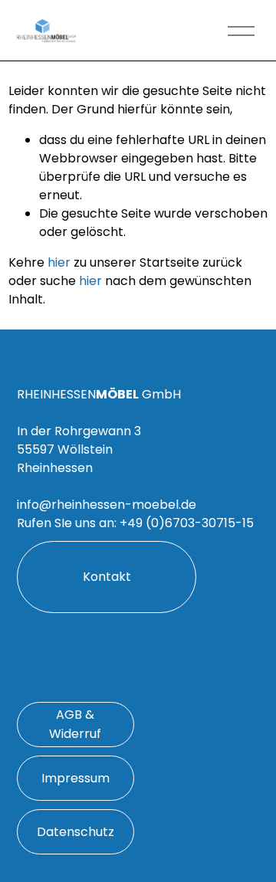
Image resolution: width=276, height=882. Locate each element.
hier (59, 262)
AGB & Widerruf (75, 724)
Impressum (75, 778)
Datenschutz (75, 832)
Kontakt (107, 576)
